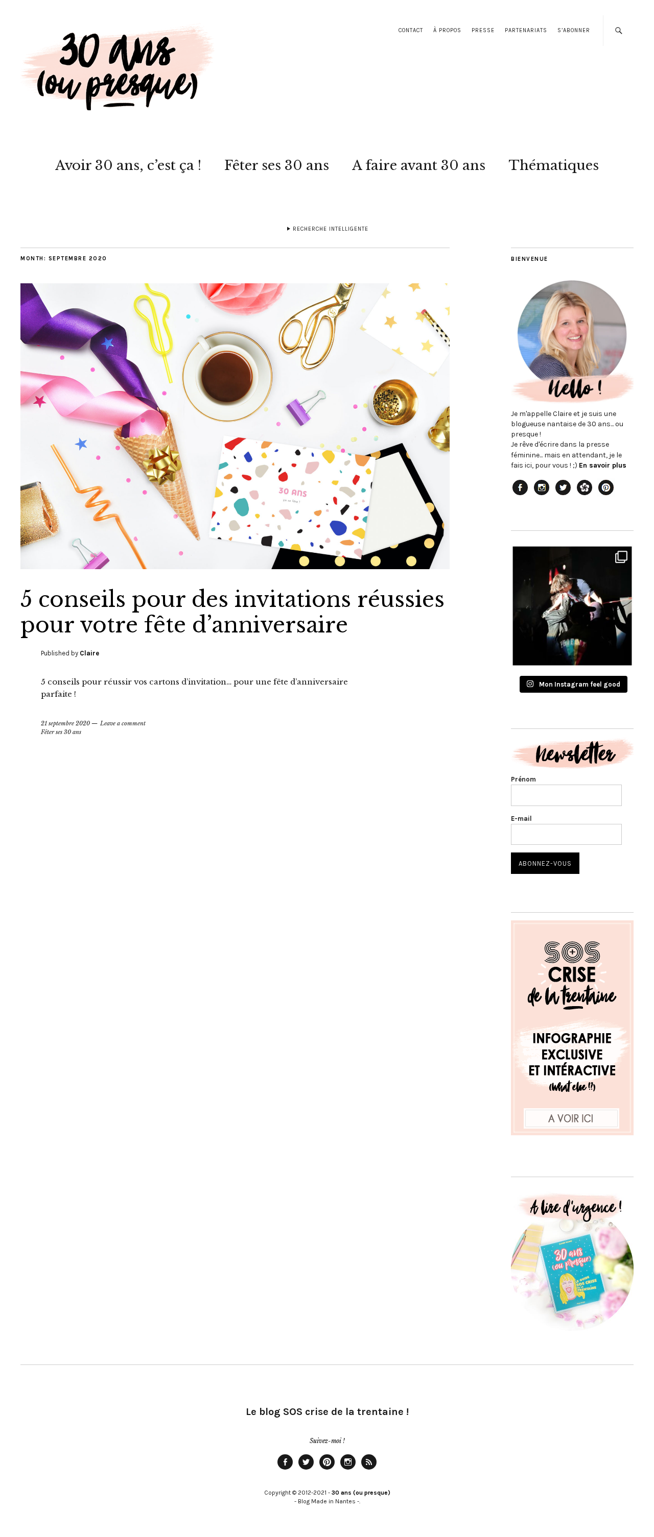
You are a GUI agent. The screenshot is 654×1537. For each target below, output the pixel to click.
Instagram (348, 1469)
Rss (369, 1469)
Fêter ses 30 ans (276, 165)
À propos (447, 30)
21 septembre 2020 (65, 723)
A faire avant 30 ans (418, 165)
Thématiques (553, 165)
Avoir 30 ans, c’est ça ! (128, 165)
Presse (483, 30)
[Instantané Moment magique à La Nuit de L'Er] (572, 606)
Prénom (523, 779)
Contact (411, 30)
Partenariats (526, 30)
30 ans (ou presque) (361, 1492)
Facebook (285, 1469)
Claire (89, 653)
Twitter (306, 1469)
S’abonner (573, 30)
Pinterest (327, 1469)
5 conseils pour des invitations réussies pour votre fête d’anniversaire (232, 612)
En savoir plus (602, 465)
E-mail (521, 818)
